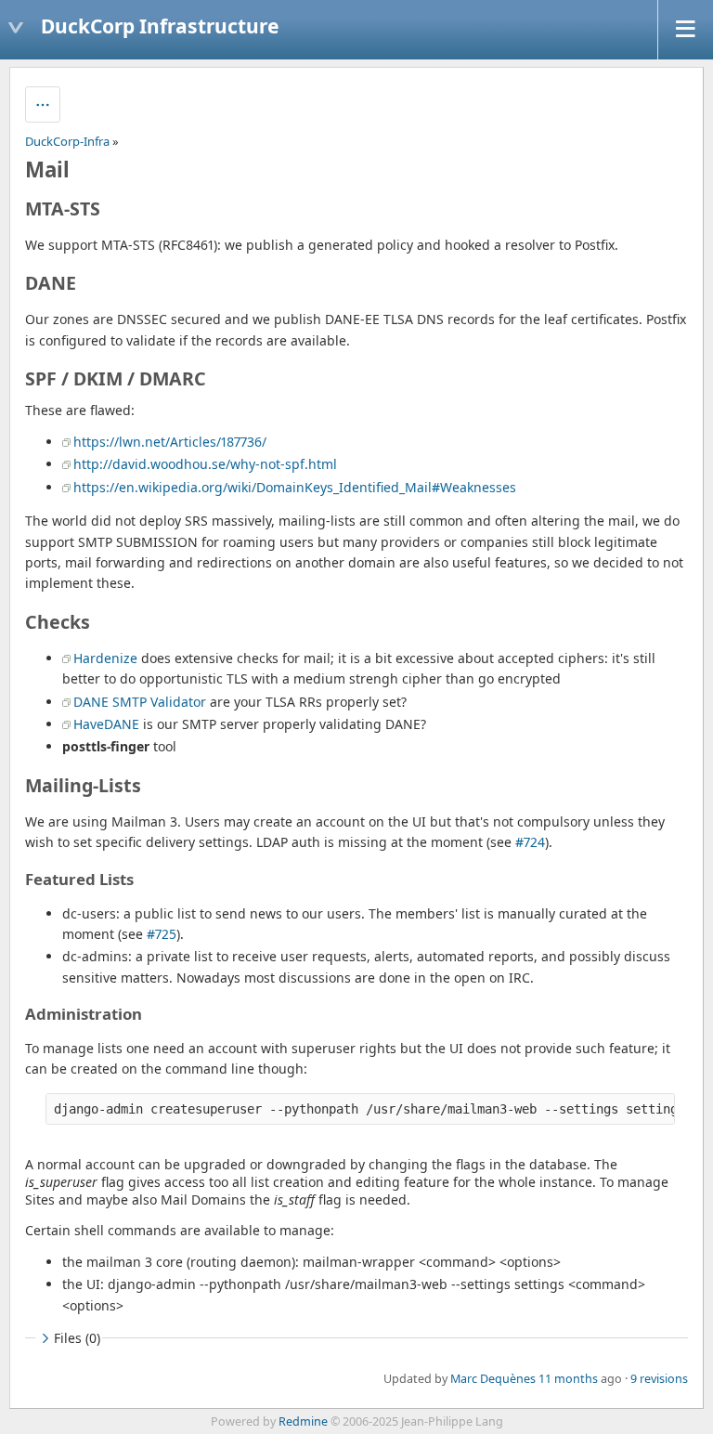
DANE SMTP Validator (139, 701)
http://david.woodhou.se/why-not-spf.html (205, 464)
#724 (530, 842)
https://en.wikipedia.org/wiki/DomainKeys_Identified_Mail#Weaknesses (294, 487)
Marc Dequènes (493, 1379)
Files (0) (77, 1338)
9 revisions (659, 1379)
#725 (161, 934)
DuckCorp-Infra (67, 141)
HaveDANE (106, 724)
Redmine (303, 1421)
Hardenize (105, 658)
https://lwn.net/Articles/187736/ (169, 441)
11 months (568, 1379)
